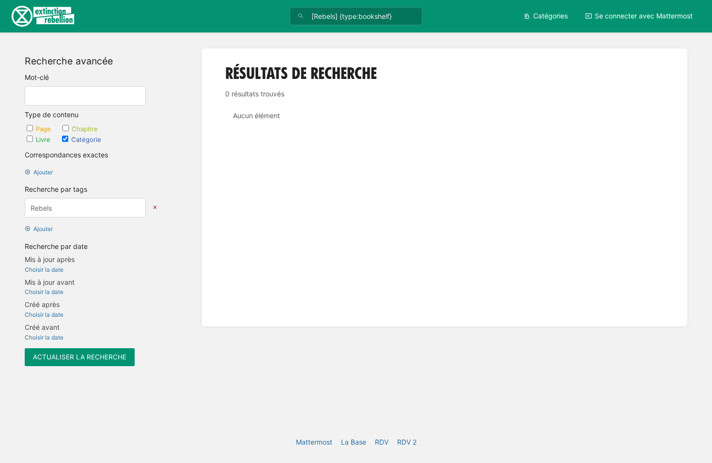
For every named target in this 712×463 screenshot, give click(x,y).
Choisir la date (44, 269)
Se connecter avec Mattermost (644, 16)
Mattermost (314, 442)
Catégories (550, 16)
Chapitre (85, 129)
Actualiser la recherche (79, 357)
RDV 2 (407, 442)
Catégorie (86, 139)
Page (44, 129)
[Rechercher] (300, 16)
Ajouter (43, 172)
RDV (381, 442)
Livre (44, 139)
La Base (353, 442)
